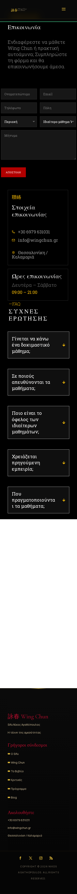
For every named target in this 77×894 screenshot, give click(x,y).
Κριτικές (16, 780)
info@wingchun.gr (38, 240)
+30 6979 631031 (19, 820)
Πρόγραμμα (18, 789)
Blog (14, 797)
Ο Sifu (15, 754)
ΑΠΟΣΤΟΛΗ (13, 172)
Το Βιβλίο (17, 771)
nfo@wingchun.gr (19, 828)
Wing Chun (18, 762)
